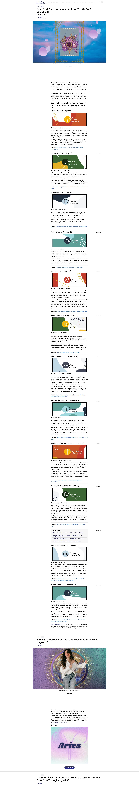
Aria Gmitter (39, 17)
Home (38, 6)
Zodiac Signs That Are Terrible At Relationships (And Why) (68, 532)
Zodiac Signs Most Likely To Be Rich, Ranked (68, 352)
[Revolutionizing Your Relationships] (42, 2)
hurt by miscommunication (61, 722)
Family (63, 2)
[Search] (99, 2)
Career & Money (86, 2)
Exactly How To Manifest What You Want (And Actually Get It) (68, 538)
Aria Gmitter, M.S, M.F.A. (57, 624)
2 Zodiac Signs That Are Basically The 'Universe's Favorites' (72, 311)
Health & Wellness (79, 2)
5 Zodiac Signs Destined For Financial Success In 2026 (67, 541)
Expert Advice (93, 2)
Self (60, 2)
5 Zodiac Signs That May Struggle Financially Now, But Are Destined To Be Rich (68, 536)
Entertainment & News (70, 2)
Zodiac (52, 2)
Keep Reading (69, 767)
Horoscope (56, 2)
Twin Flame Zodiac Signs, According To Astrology (69, 267)
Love (49, 2)
